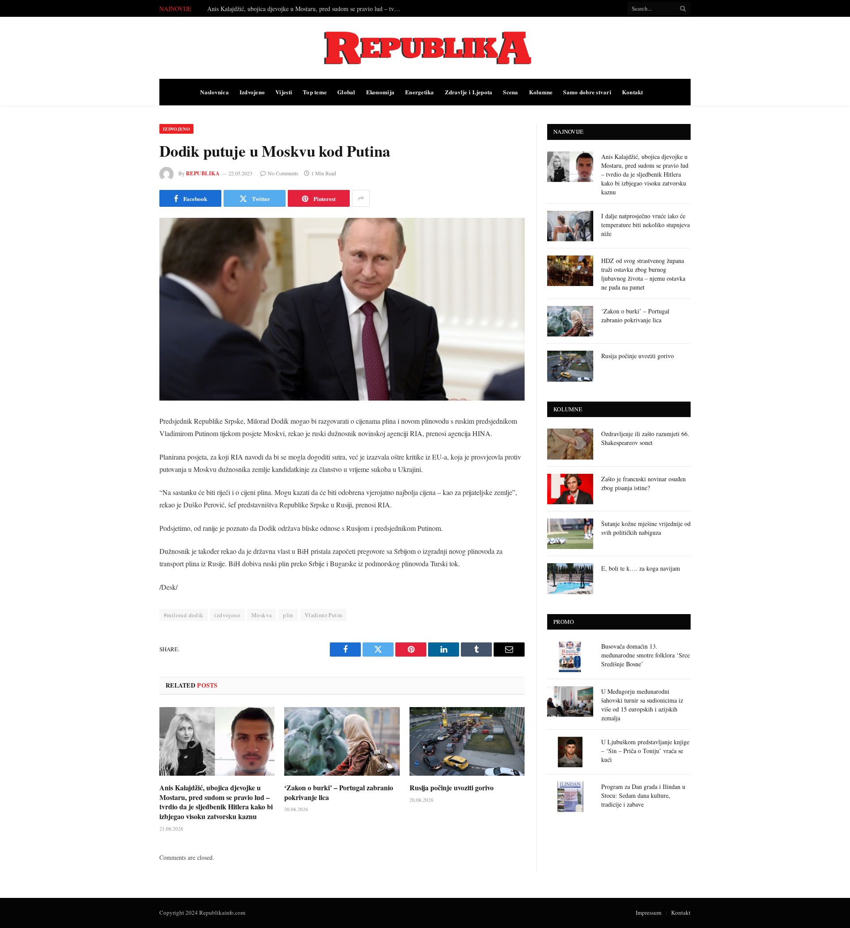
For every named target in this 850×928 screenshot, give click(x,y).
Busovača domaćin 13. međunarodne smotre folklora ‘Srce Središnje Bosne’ (645, 655)
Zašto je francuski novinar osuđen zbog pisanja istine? (643, 483)
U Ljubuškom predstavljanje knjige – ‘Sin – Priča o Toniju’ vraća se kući (645, 751)
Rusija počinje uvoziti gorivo (452, 788)
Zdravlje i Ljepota (469, 92)
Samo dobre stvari (587, 92)
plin (288, 615)
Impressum (648, 912)
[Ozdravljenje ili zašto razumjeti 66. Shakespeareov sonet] (570, 444)
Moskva (261, 615)
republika (203, 173)
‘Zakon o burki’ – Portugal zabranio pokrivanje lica (338, 792)
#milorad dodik (183, 615)
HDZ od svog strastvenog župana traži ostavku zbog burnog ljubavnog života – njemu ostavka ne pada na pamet (643, 273)
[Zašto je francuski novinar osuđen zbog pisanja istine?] (570, 489)
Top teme (315, 92)
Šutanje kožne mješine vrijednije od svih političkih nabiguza (646, 528)
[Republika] (425, 47)
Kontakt (632, 92)
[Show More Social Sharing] (361, 198)
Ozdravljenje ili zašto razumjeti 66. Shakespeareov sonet (645, 438)
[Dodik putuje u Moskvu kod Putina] (342, 309)
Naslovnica (214, 92)
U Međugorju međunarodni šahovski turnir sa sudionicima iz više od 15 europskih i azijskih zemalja (642, 704)
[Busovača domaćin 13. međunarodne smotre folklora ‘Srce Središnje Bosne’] (570, 656)
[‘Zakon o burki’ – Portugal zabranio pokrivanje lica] (341, 741)
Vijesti (283, 92)
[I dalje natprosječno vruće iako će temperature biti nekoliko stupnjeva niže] (570, 226)
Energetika (419, 92)
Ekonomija (380, 92)
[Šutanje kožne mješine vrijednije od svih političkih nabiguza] (570, 533)
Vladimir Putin (323, 615)
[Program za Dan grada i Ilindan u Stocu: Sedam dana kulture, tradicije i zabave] (570, 796)
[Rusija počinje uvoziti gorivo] (467, 741)
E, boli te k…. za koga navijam (640, 568)
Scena (510, 92)
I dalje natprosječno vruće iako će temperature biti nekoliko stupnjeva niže (300, 9)
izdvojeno (227, 615)
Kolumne (541, 92)
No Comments (283, 173)
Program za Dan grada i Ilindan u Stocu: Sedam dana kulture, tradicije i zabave (643, 795)
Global (346, 92)
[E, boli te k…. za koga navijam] (570, 578)
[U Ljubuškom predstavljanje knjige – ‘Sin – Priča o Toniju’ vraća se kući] (570, 752)
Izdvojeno (252, 92)
